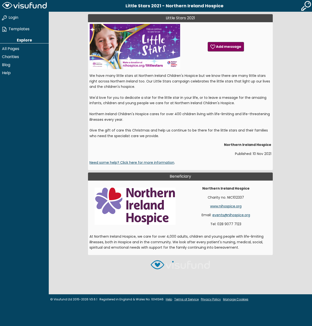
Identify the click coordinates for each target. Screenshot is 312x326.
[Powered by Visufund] (180, 267)
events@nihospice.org (231, 215)
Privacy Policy (211, 299)
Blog (6, 65)
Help (6, 73)
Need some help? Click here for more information (131, 162)
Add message (228, 46)
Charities (10, 57)
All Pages (10, 48)
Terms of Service (186, 299)
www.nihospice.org (226, 206)
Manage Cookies (235, 299)
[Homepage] (24, 6)
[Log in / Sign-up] (306, 6)
